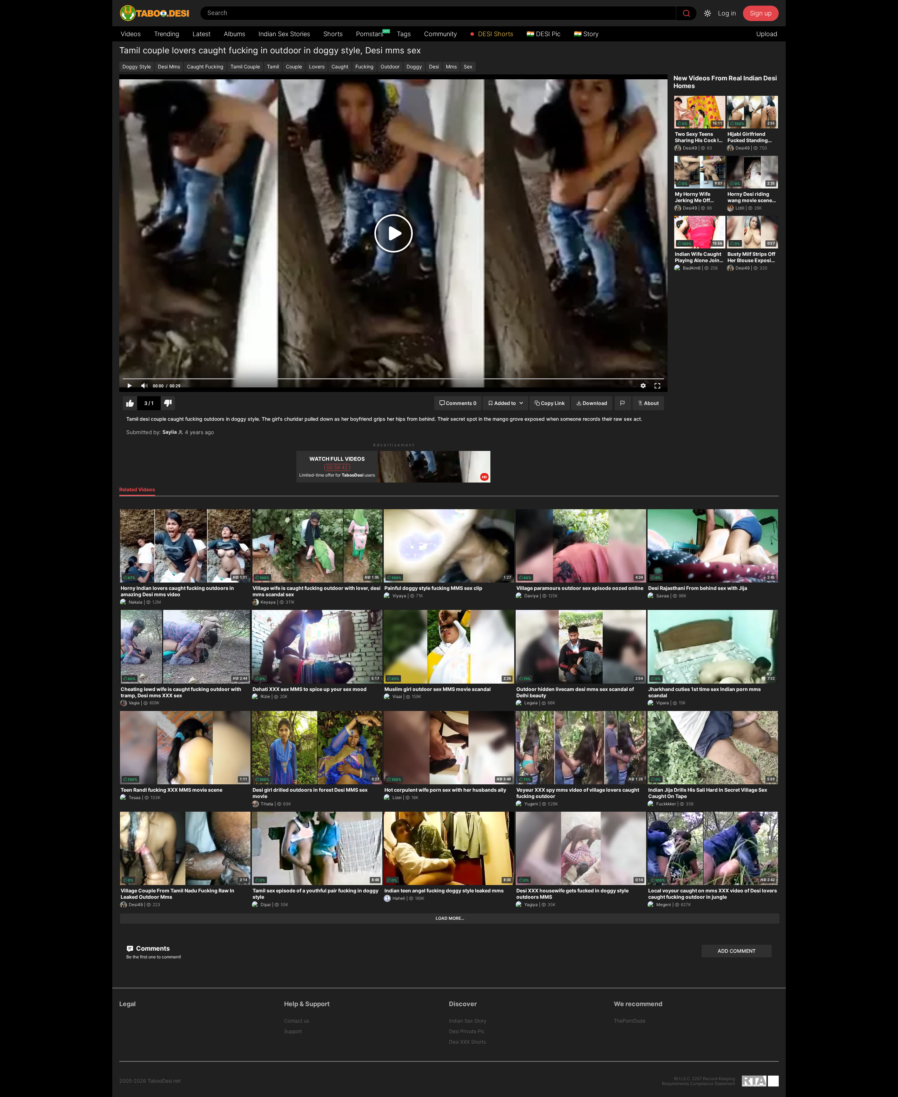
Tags (404, 34)
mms (451, 66)
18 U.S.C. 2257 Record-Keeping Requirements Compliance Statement (698, 1081)
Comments (152, 948)
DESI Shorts (494, 34)
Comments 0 (461, 403)
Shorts (333, 34)
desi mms (169, 66)
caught (339, 66)
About (651, 403)
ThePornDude (629, 1021)
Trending (166, 34)
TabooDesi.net (164, 1081)
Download (595, 403)
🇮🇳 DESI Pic (544, 34)
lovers (316, 66)
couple (294, 66)
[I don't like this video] (168, 403)
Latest (201, 34)
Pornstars (370, 33)
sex (468, 66)
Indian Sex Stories (284, 34)
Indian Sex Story (468, 1021)
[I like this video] (130, 403)
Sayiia (169, 432)
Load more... (450, 918)
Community (440, 34)
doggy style (136, 66)
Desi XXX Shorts (467, 1042)
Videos (131, 34)
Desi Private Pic (467, 1031)
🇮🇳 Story (586, 34)
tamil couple (245, 66)
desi (434, 66)
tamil (273, 66)
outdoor (390, 66)
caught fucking (205, 66)
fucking (364, 66)
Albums (234, 34)
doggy (414, 66)
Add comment (737, 951)
